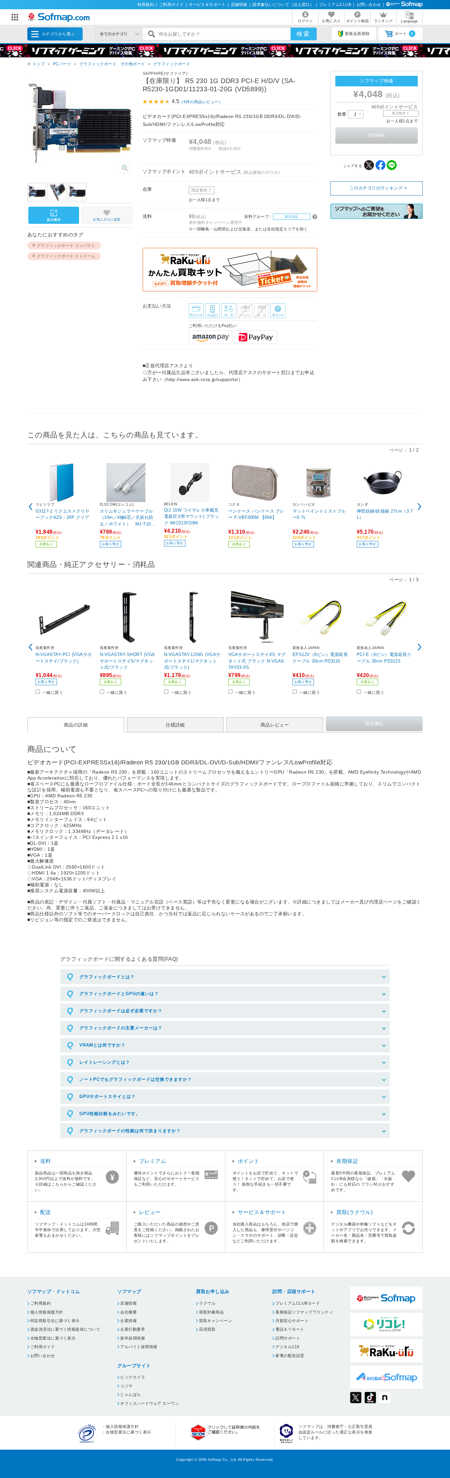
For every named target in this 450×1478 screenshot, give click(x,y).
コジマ (126, 1386)
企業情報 (128, 1320)
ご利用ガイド (171, 4)
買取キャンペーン (215, 1320)
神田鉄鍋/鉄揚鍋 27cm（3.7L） (385, 514)
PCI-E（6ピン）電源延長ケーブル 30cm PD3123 (384, 658)
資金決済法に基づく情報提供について (65, 1329)
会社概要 (128, 1312)
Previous (30, 506)
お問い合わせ (368, 4)
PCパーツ (62, 64)
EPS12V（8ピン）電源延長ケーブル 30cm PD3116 (320, 658)
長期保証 (347, 1161)
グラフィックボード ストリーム (66, 256)
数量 (343, 114)
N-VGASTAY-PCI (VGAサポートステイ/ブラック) (64, 658)
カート (404, 33)
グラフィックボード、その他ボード (112, 64)
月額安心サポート (291, 1320)
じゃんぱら (130, 1394)
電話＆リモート (289, 1329)
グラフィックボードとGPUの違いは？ (119, 993)
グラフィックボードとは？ (107, 976)
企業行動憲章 (132, 1329)
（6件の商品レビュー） (201, 102)
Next (419, 506)
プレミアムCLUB (335, 4)
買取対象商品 (211, 1312)
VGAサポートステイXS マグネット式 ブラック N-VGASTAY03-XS (257, 660)
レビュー (150, 1212)
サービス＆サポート (207, 4)
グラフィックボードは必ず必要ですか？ (120, 1010)
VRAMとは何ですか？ (102, 1045)
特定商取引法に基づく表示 (55, 1320)
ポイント (249, 1161)
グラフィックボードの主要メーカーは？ (120, 1027)
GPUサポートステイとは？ (107, 1096)
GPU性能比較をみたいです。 (109, 1113)
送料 (45, 1161)
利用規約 (145, 4)
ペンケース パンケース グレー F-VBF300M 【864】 (256, 514)
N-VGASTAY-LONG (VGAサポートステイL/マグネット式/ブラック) (192, 660)
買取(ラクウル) (354, 1212)
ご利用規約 (40, 1303)
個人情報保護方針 (46, 1312)
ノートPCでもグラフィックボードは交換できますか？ (135, 1079)
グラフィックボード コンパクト (66, 245)
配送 (45, 1212)
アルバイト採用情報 (138, 1347)
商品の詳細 (76, 724)
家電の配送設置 (289, 1355)
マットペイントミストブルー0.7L (319, 514)
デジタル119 (287, 1347)
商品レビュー (275, 724)
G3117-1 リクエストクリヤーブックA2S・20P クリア (63, 514)
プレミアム (152, 1161)
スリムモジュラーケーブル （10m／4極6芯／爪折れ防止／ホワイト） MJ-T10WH (127, 517)
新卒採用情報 (132, 1338)
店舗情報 (239, 4)
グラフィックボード (171, 64)
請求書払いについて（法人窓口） (283, 4)
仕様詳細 (175, 724)
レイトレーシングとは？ (104, 1062)
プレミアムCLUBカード (297, 1303)
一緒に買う (52, 692)
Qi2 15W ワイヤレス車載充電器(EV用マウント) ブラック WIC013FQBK (191, 516)
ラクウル (207, 1303)
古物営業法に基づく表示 (52, 1338)
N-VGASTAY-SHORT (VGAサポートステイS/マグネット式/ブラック (127, 660)
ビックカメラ (132, 1377)
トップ (39, 64)
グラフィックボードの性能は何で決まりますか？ (130, 1130)
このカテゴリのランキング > (378, 188)
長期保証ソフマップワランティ (304, 1312)
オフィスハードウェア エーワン (149, 1403)
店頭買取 (207, 1329)
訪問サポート (287, 1338)
